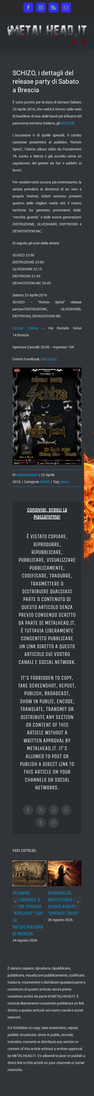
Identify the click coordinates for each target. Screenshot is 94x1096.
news (64, 482)
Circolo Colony (25, 328)
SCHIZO (67, 123)
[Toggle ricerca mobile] (73, 42)
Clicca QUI (49, 359)
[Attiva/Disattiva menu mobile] (83, 42)
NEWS (45, 482)
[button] (16, 905)
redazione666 (27, 475)
